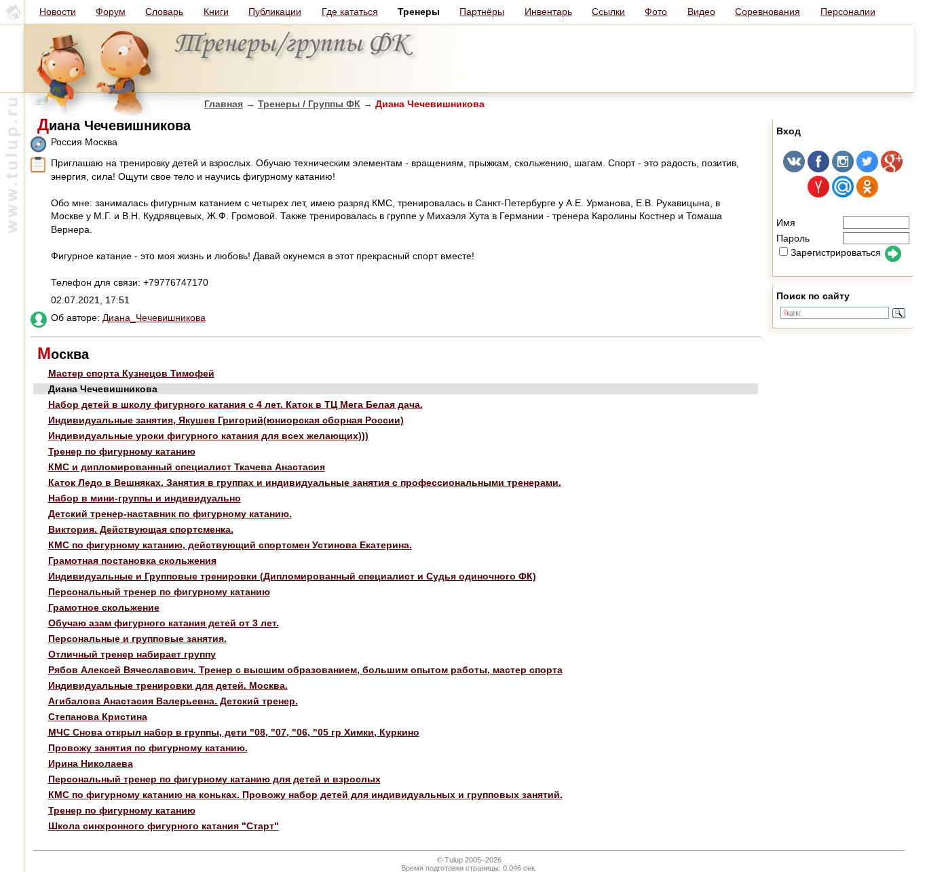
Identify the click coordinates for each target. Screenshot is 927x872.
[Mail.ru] (843, 194)
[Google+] (892, 169)
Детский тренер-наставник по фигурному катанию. (170, 513)
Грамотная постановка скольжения (132, 560)
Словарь (164, 11)
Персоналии (847, 11)
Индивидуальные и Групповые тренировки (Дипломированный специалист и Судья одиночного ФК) (292, 576)
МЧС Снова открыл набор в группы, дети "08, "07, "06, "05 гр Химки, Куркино (233, 732)
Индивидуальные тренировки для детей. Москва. (168, 685)
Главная (223, 103)
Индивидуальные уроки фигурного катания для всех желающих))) (208, 435)
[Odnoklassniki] (867, 194)
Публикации (274, 11)
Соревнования (767, 11)
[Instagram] (843, 169)
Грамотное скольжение (103, 607)
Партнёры (481, 11)
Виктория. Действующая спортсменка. (140, 529)
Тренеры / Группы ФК (309, 103)
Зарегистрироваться (836, 252)
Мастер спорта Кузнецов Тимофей (131, 373)
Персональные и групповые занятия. (137, 638)
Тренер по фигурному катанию (121, 451)
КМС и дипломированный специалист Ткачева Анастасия (186, 466)
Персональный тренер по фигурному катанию (159, 591)
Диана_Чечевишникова (154, 317)
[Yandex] (818, 194)
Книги (216, 11)
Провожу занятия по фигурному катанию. (148, 747)
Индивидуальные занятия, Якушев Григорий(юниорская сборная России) (226, 420)
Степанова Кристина (97, 716)
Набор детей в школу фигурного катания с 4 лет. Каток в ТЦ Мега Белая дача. (235, 404)
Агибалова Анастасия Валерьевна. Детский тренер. (173, 701)
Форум (111, 11)
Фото (656, 11)
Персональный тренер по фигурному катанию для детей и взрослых (214, 779)
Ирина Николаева (90, 763)
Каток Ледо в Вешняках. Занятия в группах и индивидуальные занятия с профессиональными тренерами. (304, 482)
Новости (57, 11)
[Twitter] (867, 169)
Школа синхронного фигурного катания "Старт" (163, 825)
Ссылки (608, 11)
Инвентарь (548, 11)
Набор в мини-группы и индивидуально (144, 498)
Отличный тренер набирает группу (132, 654)
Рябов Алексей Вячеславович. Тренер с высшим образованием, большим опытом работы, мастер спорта (305, 669)
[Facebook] (818, 169)
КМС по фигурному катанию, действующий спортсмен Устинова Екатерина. (230, 544)
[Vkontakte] (794, 169)
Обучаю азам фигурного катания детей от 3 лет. (163, 623)
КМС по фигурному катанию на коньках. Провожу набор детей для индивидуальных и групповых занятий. (305, 794)
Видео (701, 11)
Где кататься (350, 11)
